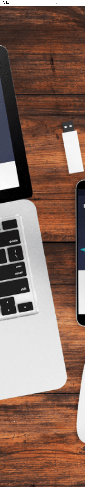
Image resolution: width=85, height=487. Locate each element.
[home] (8, 3)
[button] (43, 3)
